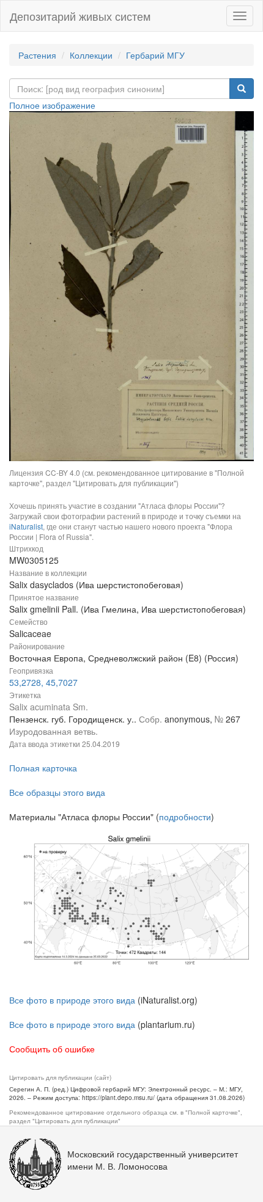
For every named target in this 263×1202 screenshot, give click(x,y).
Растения (37, 55)
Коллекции (91, 55)
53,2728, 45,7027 (43, 682)
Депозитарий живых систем (80, 16)
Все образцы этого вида (57, 792)
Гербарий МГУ (155, 55)
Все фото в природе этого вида (72, 1000)
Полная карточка (43, 768)
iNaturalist (26, 526)
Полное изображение (52, 105)
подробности (185, 816)
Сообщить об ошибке (52, 1049)
